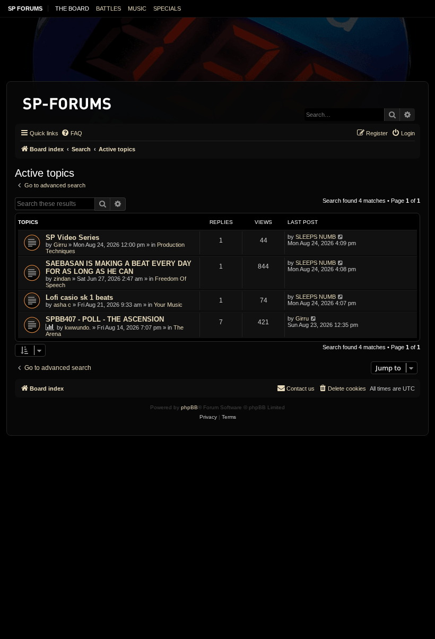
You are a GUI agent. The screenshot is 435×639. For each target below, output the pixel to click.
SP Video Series (72, 237)
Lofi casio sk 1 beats (79, 297)
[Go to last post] (340, 237)
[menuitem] (71, 133)
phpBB (189, 407)
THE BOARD (72, 8)
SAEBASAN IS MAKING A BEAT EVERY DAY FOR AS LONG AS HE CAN (119, 267)
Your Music (168, 304)
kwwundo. (78, 327)
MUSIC (137, 8)
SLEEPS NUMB (315, 237)
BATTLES (108, 8)
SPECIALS (167, 8)
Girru (60, 244)
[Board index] (68, 101)
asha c (62, 304)
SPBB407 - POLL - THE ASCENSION (105, 319)
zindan (62, 278)
